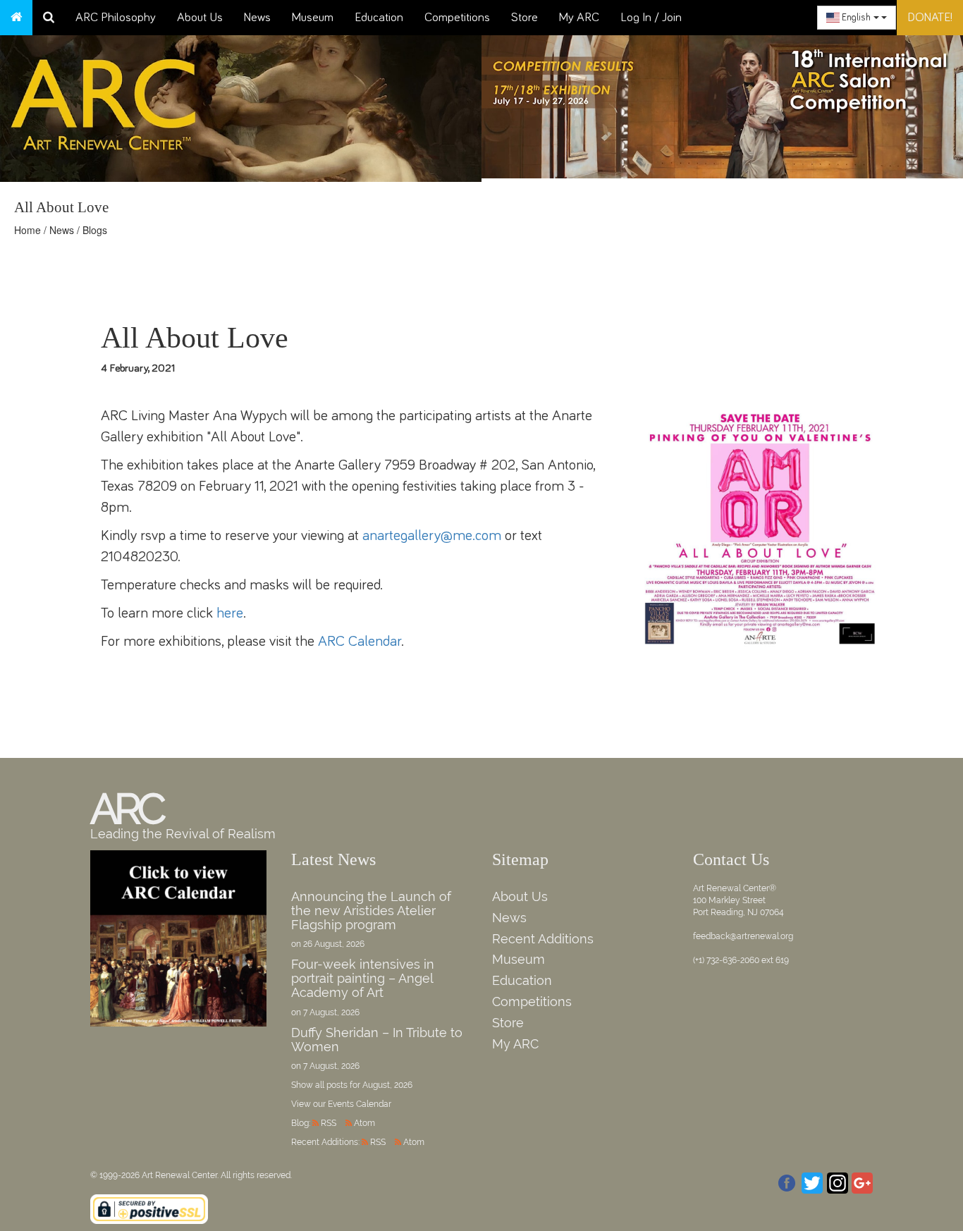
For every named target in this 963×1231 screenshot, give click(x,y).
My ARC (579, 17)
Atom (364, 1123)
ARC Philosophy (115, 17)
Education (379, 17)
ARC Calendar (359, 641)
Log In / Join (651, 17)
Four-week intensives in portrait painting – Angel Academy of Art (362, 978)
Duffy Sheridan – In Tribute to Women (376, 1039)
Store (524, 17)
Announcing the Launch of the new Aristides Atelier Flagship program (371, 910)
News (257, 17)
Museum (312, 17)
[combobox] (856, 18)
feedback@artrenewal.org (743, 936)
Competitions (457, 17)
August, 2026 (387, 1085)
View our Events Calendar (341, 1104)
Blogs (94, 230)
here (229, 613)
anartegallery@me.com (431, 535)
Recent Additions (543, 938)
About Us (200, 17)
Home (27, 230)
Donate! (929, 17)
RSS (328, 1123)
